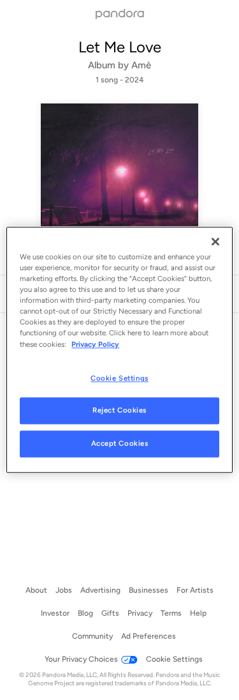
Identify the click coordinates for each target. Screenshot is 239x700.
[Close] (215, 241)
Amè (141, 65)
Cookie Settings (119, 378)
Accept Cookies (119, 443)
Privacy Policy (95, 344)
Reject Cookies (119, 410)
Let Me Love (119, 47)
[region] (119, 349)
